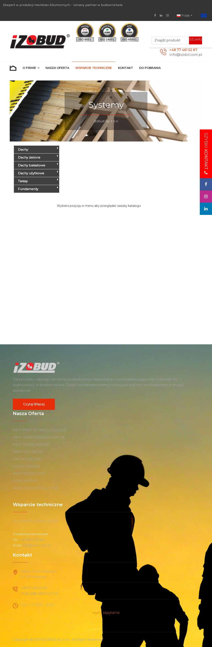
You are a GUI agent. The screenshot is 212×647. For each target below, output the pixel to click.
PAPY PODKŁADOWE (31, 445)
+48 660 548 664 (32, 540)
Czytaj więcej (34, 404)
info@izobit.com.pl (185, 55)
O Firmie (29, 68)
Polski (185, 15)
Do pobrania (150, 68)
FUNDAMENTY (25, 481)
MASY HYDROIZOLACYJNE (35, 488)
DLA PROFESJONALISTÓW (35, 521)
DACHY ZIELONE (27, 459)
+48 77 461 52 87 (183, 50)
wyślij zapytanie (106, 613)
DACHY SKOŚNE (26, 466)
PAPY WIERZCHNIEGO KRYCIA (39, 437)
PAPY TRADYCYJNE (29, 474)
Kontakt (125, 68)
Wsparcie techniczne (93, 68)
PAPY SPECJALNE (28, 452)
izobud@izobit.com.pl (40, 593)
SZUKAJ (195, 39)
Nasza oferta (57, 68)
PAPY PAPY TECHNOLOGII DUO (40, 430)
